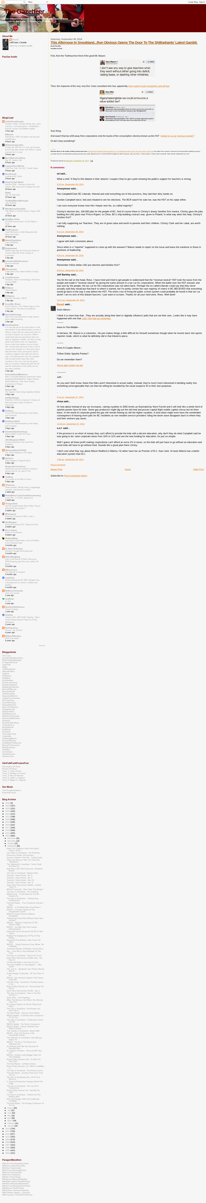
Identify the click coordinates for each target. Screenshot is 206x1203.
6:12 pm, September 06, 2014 (70, 232)
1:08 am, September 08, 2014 (70, 459)
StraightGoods (8, 709)
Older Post (198, 469)
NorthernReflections (15, 607)
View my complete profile (20, 46)
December (11, 838)
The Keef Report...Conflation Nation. (21, 1064)
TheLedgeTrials (9, 734)
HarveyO (6, 720)
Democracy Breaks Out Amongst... (21, 855)
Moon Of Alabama (10, 707)
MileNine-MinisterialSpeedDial (15, 1183)
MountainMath (8, 691)
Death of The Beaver (13, 532)
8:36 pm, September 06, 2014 (70, 255)
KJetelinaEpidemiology (16, 432)
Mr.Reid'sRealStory (10, 723)
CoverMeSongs (9, 702)
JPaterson (10, 485)
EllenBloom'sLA (9, 714)
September (12, 846)
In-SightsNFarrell (9, 662)
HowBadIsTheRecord (11, 743)
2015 (7, 833)
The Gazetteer (24, 11)
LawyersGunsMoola (14, 166)
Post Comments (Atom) (75, 476)
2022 (7, 814)
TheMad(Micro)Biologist (16, 201)
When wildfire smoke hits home (18, 434)
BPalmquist (10, 514)
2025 (7, 806)
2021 (7, 816)
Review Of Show (9, 769)
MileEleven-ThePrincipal (13, 1188)
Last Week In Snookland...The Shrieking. (23, 853)
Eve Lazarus (11, 530)
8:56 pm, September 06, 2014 (70, 270)
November (11, 841)
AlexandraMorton (10, 696)
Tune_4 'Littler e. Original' (13, 778)
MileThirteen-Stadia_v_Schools (16, 1192)
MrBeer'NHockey (13, 636)
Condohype (7, 752)
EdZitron (9, 458)
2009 (7, 1139)
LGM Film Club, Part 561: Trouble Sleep (21, 168)
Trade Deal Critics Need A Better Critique (21, 272)
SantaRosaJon (8, 754)
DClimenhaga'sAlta (14, 145)
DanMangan (11, 522)
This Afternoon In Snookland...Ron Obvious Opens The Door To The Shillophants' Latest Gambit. (124, 42)
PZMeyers (6, 676)
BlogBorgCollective (10, 687)
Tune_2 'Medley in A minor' (14, 773)
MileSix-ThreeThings (11, 1177)
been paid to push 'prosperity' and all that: (149, 86)
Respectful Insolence (15, 466)
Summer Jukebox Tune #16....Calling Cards (24, 858)
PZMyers (9, 288)
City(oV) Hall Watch (14, 182)
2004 (7, 1153)
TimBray (9, 477)
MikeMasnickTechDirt (15, 209)
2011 (7, 1134)
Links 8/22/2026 (11, 242)
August (10, 1108)
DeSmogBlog (11, 538)
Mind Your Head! (12, 638)
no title (8, 601)
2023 (7, 811)
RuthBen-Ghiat (12, 219)
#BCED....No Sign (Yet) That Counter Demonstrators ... (22, 928)
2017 (7, 827)
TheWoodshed (8, 669)
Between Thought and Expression (19, 551)
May (9, 1116)
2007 (7, 1145)
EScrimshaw (11, 269)
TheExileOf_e (8, 725)
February (11, 1123)
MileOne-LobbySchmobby (13, 1166)
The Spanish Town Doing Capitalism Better (22, 392)
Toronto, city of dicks (13, 630)
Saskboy (9, 411)
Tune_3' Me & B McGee (12, 775)
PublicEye (6, 729)
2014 (7, 836)
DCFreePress (8, 700)
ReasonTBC (11, 390)
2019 (7, 822)
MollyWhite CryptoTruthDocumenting (23, 495)
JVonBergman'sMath (15, 440)
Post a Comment (58, 465)
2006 (7, 1147)
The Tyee (6, 656)
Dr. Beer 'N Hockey (14, 549)
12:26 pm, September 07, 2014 (71, 424)
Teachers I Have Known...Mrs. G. (20, 883)
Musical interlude (12, 263)
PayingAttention (9, 705)
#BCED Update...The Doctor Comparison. (23, 1024)
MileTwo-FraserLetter (11, 1168)
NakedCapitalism (13, 240)
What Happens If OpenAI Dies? (18, 461)
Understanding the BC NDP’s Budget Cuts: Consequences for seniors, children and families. (22, 582)
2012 (7, 1131)
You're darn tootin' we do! (70, 365)
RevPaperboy (11, 628)
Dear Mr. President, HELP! (16, 298)
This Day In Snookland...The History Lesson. (25, 1071)
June (9, 1113)
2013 (7, 1128)
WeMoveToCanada (14, 591)
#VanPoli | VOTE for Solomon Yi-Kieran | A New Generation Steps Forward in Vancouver (22, 402)
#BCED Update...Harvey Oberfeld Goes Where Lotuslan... (23, 1028)
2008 (7, 1142)
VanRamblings (12, 398)
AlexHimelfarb (11, 325)
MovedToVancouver (11, 745)
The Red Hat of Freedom (15, 572)
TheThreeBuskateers (11, 790)
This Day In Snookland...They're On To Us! (24, 956)
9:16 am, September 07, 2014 (70, 397)
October (10, 843)
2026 (7, 803)
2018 (7, 825)
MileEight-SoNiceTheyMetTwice (16, 1181)
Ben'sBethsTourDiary (15, 158)
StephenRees (8, 711)
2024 (7, 808)
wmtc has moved (12, 593)
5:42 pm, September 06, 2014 (70, 184)
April (9, 1118)
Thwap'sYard (11, 503)
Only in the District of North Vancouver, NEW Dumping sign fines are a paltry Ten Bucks (22, 561)
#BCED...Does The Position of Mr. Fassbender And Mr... (21, 1034)
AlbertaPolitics (8, 671)
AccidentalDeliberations (16, 261)
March (10, 1121)
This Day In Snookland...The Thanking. (23, 892)
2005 (7, 1150)
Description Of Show (11, 766)
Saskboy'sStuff (12, 421)
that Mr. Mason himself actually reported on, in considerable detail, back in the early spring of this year (120, 151)
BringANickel (7, 727)
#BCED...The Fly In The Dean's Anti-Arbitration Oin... (22, 1043)
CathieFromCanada (14, 121)
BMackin (9, 134)
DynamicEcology (13, 314)
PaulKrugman (11, 230)
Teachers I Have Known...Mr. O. (20, 878)
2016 (7, 830)
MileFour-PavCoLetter (12, 1172)
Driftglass (9, 296)
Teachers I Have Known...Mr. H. (20, 875)
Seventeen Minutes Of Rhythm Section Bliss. (25, 949)
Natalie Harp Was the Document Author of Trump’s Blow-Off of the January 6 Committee (22, 253)
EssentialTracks (9, 792)
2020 (7, 819)
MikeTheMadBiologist (11, 660)
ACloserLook (8, 756)
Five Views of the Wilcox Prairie (18, 479)
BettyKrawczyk (8, 747)
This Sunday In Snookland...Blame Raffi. (23, 1031)
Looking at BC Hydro (13, 176)
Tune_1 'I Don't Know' (12, 771)
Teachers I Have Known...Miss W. (20, 880)
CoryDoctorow (12, 277)
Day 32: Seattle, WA (13, 160)
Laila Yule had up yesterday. (96, 318)
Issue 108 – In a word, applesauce (19, 498)
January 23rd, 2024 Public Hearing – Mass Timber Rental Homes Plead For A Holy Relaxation (22, 619)
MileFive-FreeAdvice (11, 1175)
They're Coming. (11, 609)
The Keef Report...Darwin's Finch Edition (23, 1013)
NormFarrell (10, 174)
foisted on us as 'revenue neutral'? (177, 136)
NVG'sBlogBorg (12, 557)
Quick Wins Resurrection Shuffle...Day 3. (23, 991)
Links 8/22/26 (10, 203)
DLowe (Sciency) (9, 682)
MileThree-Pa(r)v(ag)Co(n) (14, 1170)
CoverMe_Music (12, 304)
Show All (42, 645)
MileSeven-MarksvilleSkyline (14, 1179)
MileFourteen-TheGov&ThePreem (17, 1195)
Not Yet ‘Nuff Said (12, 195)
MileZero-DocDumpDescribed (15, 1163)
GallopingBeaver (9, 738)
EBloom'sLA (11, 570)
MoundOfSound (9, 689)
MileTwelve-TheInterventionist (15, 1190)
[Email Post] (91, 161)
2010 (7, 1137)
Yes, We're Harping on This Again (18, 453)
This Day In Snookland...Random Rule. (22, 873)
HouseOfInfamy (9, 740)
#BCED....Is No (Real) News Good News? (24, 907)
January (10, 1126)
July (9, 1110)
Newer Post (56, 469)
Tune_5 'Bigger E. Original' (14, 780)
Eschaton (6, 732)
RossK (60, 304)
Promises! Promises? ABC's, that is (19, 516)
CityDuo (9, 615)
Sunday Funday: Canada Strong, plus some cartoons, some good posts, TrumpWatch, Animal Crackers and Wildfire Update (23, 126)
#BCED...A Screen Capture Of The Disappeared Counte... (21, 911)
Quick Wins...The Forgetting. (18, 998)
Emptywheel (11, 248)
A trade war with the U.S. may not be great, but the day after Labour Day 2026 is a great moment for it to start (23, 149)
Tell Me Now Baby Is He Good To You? (22, 962)
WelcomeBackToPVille (15, 450)
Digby (8, 192)
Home (128, 469)
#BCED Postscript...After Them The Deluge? (25, 889)
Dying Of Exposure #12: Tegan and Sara (21, 524)
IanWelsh (9, 599)
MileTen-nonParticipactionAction (16, 1186)
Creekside (6, 736)
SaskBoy (6, 749)
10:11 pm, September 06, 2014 (71, 300)
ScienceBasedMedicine (16, 374)
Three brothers (11, 290)
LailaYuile (9, 578)
